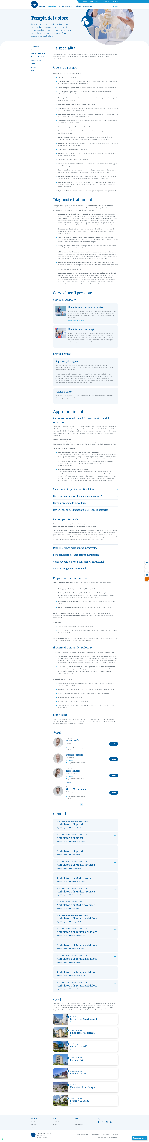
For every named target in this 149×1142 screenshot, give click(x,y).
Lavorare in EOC (79, 1127)
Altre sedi (68, 782)
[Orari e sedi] (146, 562)
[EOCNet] (146, 575)
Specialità (33, 1124)
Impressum (106, 1134)
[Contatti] (146, 570)
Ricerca (55, 1124)
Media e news (79, 1124)
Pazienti (33, 1122)
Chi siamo (77, 1122)
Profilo (114, 744)
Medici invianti (56, 1122)
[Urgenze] (146, 579)
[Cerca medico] (146, 566)
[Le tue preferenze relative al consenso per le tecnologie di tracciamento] (2, 1139)
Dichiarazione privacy (82, 1134)
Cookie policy (95, 1134)
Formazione (56, 1127)
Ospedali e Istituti (35, 1127)
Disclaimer (115, 1134)
